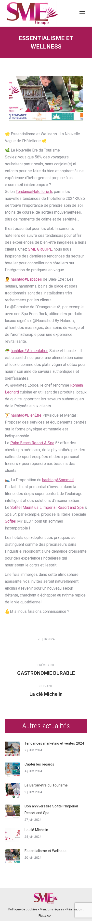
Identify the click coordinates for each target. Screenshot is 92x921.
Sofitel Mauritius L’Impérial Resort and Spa (47, 507)
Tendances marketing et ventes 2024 (54, 743)
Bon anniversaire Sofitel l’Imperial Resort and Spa (51, 809)
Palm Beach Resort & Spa (32, 443)
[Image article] (12, 748)
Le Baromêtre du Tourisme (46, 785)
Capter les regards (39, 764)
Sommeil (58, 480)
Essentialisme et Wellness (45, 851)
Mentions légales (52, 909)
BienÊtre (26, 415)
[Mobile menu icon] (82, 13)
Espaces (26, 279)
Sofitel (10, 521)
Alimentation (29, 350)
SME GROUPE (40, 249)
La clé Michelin (36, 830)
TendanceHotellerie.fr (34, 191)
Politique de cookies (22, 909)
